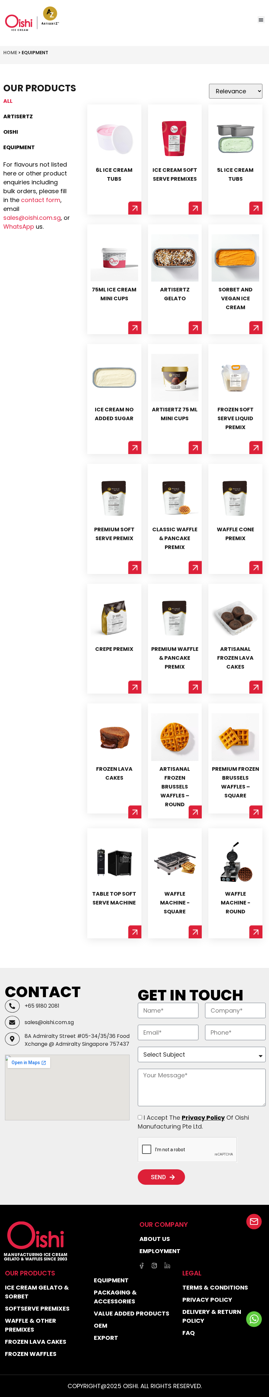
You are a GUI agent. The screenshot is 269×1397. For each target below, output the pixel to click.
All (7, 101)
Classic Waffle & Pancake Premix (174, 538)
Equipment (19, 147)
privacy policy (203, 1117)
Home (10, 52)
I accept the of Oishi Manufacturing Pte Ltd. (193, 1122)
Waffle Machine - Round (235, 902)
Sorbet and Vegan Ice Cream (235, 298)
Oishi (10, 132)
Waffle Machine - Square (175, 902)
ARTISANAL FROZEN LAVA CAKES (235, 658)
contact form (40, 200)
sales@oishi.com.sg (32, 218)
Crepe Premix (114, 649)
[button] (261, 20)
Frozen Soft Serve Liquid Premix (235, 418)
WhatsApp (18, 226)
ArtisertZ (18, 116)
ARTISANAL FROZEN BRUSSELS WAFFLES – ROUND (174, 786)
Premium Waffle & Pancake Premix (174, 658)
